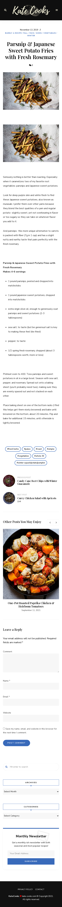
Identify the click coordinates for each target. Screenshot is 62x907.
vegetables (24, 456)
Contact (39, 889)
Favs (31, 33)
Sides (39, 33)
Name (6, 680)
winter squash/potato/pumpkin (31, 462)
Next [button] (56, 522)
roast (39, 449)
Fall (25, 33)
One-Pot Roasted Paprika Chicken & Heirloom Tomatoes (31, 604)
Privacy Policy (25, 889)
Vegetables (49, 33)
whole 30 (40, 456)
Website (7, 712)
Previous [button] (50, 522)
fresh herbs (13, 449)
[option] (31, 570)
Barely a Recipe (13, 33)
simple (51, 449)
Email (6, 696)
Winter (31, 36)
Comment (7, 651)
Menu (57, 10)
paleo (28, 449)
